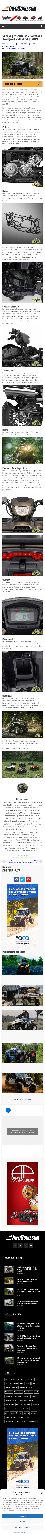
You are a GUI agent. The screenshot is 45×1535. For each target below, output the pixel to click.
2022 (6, 1379)
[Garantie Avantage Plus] (22, 1225)
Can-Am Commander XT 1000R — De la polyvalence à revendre (28, 1302)
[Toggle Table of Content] (38, 84)
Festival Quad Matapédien (22, 1396)
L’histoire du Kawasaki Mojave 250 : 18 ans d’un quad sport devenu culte (27, 1348)
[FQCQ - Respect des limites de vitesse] (22, 947)
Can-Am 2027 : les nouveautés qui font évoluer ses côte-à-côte (28, 1337)
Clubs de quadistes (11, 1387)
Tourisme (21, 1417)
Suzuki (22, 49)
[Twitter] (22, 879)
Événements (33, 1421)
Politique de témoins (20, 1532)
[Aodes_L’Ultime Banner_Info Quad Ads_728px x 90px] (22, 20)
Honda (31, 1400)
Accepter (22, 1516)
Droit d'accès (28, 1392)
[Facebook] (16, 879)
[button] (42, 1493)
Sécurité (13, 1417)
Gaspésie (8, 1400)
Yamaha (24, 1421)
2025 (22, 1379)
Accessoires (30, 1379)
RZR (21, 1413)
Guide (14, 1400)
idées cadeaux (9, 1404)
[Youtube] (28, 879)
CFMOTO (34, 1383)
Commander (23, 1387)
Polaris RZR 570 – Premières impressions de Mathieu (27, 1280)
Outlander (26, 1409)
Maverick (27, 1404)
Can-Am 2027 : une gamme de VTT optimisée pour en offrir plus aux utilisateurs (28, 1325)
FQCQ (34, 1396)
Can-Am (27, 1383)
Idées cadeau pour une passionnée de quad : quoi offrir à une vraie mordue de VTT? (28, 1360)
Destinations (18, 1392)
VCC (27, 1417)
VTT (18, 1421)
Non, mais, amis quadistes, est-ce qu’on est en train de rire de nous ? (28, 1291)
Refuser (22, 1522)
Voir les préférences (22, 1527)
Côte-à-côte (8, 1392)
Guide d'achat (23, 1400)
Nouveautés (8, 1409)
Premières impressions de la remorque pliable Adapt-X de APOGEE (27, 1269)
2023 (12, 1379)
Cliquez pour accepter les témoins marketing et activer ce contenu (22, 1131)
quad (6, 1413)
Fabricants (15, 49)
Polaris (33, 1409)
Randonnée (13, 1413)
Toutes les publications (22, 856)
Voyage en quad (10, 1421)
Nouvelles (18, 1409)
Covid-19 (31, 1387)
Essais (36, 1392)
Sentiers (33, 1413)
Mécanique (35, 1404)
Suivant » (27, 1099)
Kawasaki (19, 1404)
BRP (21, 1383)
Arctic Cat (8, 1383)
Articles (7, 49)
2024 (17, 1379)
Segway (26, 1413)
